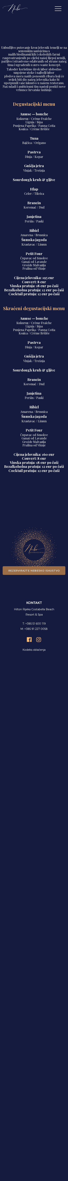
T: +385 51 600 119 (34, 623)
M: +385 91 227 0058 (34, 629)
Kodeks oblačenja (34, 649)
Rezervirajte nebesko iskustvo (34, 570)
